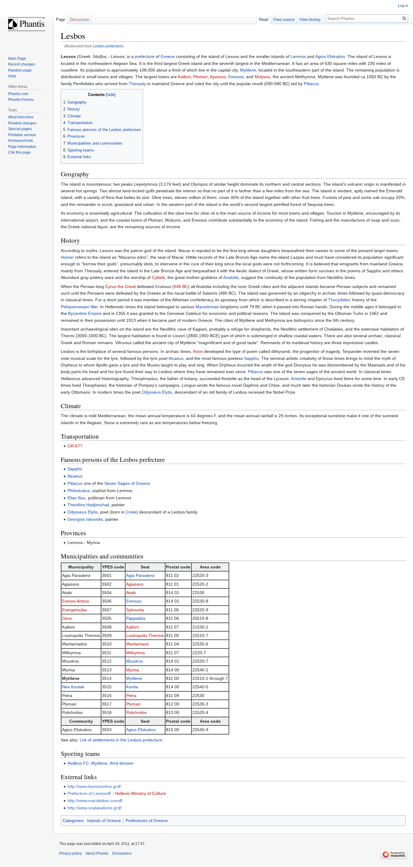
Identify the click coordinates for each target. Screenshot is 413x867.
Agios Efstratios (330, 56)
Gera (67, 618)
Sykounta (135, 609)
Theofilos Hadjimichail (88, 504)
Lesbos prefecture (107, 46)
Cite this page (19, 152)
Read (263, 19)
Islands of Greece (104, 820)
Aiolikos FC (78, 763)
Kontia (132, 686)
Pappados (135, 618)
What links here (21, 117)
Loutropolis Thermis (145, 635)
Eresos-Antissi (75, 601)
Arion (198, 351)
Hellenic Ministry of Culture (140, 793)
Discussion (79, 19)
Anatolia (231, 277)
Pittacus (311, 83)
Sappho (251, 358)
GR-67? (75, 445)
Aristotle (298, 378)
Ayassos (218, 76)
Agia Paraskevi (140, 575)
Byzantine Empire (85, 313)
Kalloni (184, 76)
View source (283, 19)
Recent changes (21, 64)
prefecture (144, 56)
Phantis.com (18, 94)
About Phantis (97, 853)
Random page (20, 70)
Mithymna (135, 652)
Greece (168, 56)
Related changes (22, 123)
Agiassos (134, 584)
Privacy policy (70, 853)
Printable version (22, 135)
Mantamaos (137, 643)
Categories (73, 820)
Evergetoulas (74, 609)
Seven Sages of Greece (127, 483)
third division (122, 763)
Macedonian (207, 306)
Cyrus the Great (120, 286)
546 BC (181, 286)
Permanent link (20, 141)
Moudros (134, 661)
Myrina (132, 669)
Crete (131, 512)
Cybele (158, 277)
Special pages (20, 129)
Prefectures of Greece (146, 820)
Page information (22, 147)
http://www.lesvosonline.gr (92, 786)
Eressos (236, 76)
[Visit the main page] (26, 24)
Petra (131, 695)
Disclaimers (122, 853)
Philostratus (78, 490)
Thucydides (339, 299)
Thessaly (137, 83)
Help (12, 76)
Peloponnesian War (79, 306)
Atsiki (131, 592)
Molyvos (262, 76)
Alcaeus (176, 358)
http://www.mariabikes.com (93, 800)
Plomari (200, 76)
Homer (67, 257)
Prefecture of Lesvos (87, 793)
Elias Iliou (76, 497)
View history (310, 19)
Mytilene (248, 70)
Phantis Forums (21, 100)
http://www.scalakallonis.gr (92, 807)
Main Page (17, 58)
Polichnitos (136, 712)
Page (60, 19)
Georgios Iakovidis (85, 519)
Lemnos (298, 56)
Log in (403, 6)
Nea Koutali (73, 686)
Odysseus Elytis (157, 392)
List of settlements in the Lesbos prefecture (121, 739)
